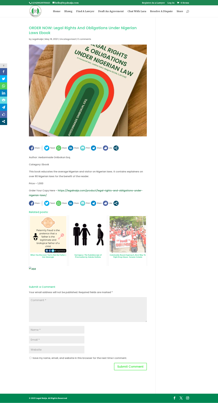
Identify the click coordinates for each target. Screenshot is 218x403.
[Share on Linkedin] (73, 148)
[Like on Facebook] (107, 148)
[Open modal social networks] (116, 148)
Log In (170, 3)
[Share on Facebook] (34, 148)
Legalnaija (37, 39)
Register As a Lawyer (153, 3)
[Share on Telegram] (96, 148)
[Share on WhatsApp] (61, 148)
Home (57, 11)
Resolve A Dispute (161, 11)
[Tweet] (49, 148)
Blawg (68, 11)
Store (180, 11)
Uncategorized (68, 39)
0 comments (84, 39)
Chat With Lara (137, 11)
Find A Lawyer (85, 11)
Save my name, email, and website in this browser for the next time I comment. (79, 358)
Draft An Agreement (111, 11)
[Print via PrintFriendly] (85, 148)
